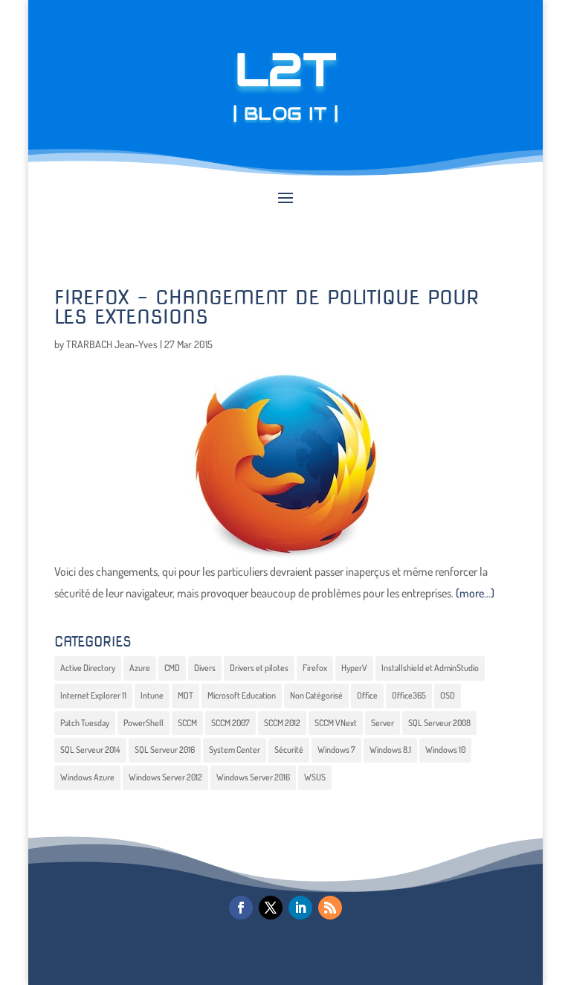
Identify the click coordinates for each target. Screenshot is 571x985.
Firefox (315, 667)
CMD (172, 667)
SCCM (187, 722)
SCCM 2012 (282, 722)
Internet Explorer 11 (93, 695)
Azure (139, 667)
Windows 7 (336, 749)
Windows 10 (445, 749)
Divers (205, 667)
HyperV (354, 667)
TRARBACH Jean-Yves (112, 344)
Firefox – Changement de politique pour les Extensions (266, 307)
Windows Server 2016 (253, 777)
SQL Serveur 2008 (439, 722)
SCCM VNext (335, 722)
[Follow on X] (271, 908)
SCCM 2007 (230, 722)
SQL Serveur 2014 (90, 749)
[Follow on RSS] (330, 908)
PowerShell (143, 722)
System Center (234, 749)
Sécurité (288, 749)
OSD (447, 695)
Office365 (409, 695)
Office (367, 695)
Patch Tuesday (84, 722)
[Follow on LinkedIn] (300, 908)
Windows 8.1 (390, 749)
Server (382, 722)
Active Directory (87, 667)
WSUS (315, 777)
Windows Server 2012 (165, 777)
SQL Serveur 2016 (165, 749)
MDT (185, 695)
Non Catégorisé (316, 695)
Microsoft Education (241, 695)
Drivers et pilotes (259, 667)
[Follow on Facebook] (241, 908)
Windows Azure (87, 777)
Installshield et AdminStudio (430, 667)
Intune (152, 695)
